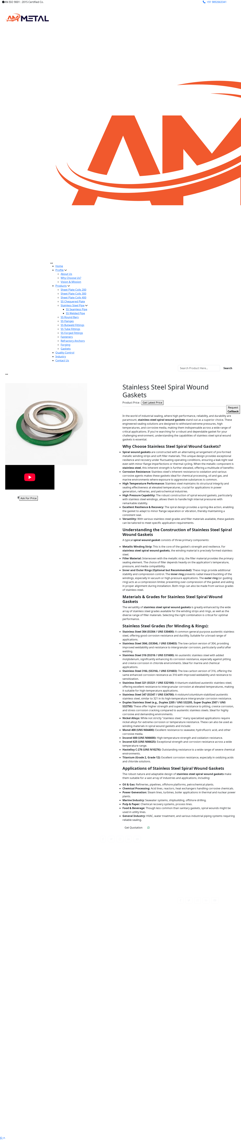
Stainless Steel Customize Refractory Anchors (49, 1016)
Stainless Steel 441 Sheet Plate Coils (151, 988)
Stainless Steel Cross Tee (36, 1012)
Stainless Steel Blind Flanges (38, 1000)
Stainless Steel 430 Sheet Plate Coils (43, 988)
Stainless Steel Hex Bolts (144, 1036)
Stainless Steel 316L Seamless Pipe (42, 965)
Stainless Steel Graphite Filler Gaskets (44, 1032)
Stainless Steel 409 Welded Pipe (149, 977)
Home (59, 266)
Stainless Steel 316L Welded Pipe (149, 965)
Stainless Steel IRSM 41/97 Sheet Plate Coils (156, 1040)
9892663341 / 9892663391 (196, 890)
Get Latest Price (152, 402)
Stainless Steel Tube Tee (36, 1099)
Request (233, 409)
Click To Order (159, 827)
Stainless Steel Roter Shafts (38, 1075)
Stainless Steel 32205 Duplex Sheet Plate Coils (49, 973)
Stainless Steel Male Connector (148, 1055)
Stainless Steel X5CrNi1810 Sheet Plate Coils (48, 1122)
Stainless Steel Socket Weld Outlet (42, 1079)
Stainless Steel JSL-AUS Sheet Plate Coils (45, 1047)
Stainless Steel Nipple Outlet (147, 1059)
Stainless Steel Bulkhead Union (148, 1004)
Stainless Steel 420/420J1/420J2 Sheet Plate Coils (159, 984)
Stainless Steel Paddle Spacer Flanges (44, 1067)
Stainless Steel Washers (144, 1110)
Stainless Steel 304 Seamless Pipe (150, 933)
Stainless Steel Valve (33, 1110)
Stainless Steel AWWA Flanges (39, 996)
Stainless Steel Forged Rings (146, 1028)
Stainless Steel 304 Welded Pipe (40, 937)
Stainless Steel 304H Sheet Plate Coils (44, 941)
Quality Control (64, 352)
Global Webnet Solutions (150, 1131)
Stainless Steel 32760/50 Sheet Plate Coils (155, 973)
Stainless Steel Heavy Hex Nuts (40, 1036)
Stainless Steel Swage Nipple (39, 1087)
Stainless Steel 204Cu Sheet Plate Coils (45, 925)
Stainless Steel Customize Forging (150, 1012)
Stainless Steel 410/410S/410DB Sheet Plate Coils (51, 984)
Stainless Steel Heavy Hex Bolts (148, 1032)
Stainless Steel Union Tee (36, 1106)
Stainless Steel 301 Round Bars (148, 925)
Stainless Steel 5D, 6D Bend (38, 992)
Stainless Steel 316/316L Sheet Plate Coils (46, 957)
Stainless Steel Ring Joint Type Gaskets (45, 1071)
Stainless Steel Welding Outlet (148, 1114)
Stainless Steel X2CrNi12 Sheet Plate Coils (46, 1118)
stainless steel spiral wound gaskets (43, 1083)
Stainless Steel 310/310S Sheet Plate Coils (155, 953)
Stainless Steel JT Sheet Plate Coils (42, 1051)
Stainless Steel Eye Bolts (144, 1024)
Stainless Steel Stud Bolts (145, 1083)
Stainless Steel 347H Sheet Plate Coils (44, 977)
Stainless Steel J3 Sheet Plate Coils (42, 1043)
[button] (103, 839)
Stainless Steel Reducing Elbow (148, 1067)
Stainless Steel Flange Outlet (39, 1028)
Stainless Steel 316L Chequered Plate (44, 961)
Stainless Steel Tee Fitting (145, 1091)
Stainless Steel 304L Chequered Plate (152, 941)
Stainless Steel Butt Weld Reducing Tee (45, 1008)
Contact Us (62, 360)
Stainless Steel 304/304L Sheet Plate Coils (154, 937)
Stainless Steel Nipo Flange (38, 1059)
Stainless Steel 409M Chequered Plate (152, 981)
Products (61, 286)
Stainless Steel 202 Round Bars (148, 922)
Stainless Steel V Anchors (145, 1106)
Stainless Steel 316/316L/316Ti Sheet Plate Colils (159, 957)
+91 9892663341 (217, 2)
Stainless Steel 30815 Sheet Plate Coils (153, 945)
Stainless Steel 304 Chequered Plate (43, 933)
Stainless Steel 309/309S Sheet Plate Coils (46, 949)
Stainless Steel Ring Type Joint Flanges (153, 1071)
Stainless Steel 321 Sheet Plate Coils (151, 969)
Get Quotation (133, 827)
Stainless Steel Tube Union (145, 1099)
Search (227, 368)
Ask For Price (28, 498)
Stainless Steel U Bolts (143, 1102)
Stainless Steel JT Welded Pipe (147, 1051)
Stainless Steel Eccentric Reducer (41, 1020)
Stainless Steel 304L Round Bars (41, 945)
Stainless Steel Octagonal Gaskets (42, 1063)
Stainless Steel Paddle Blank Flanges (151, 1063)
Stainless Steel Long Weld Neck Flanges (45, 1055)
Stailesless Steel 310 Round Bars (41, 922)
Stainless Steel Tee (32, 1091)
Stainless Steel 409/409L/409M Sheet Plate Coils (50, 981)
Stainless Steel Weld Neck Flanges (42, 1114)
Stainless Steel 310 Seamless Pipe (150, 949)
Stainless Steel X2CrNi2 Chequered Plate (154, 1118)
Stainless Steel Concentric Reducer (150, 1008)
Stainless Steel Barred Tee (145, 996)
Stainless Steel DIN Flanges (146, 1016)
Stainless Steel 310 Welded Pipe (40, 953)
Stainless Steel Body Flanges (146, 1000)
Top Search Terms (121, 915)
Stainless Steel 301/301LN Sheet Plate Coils (155, 929)
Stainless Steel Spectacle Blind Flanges (153, 1079)
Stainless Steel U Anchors (37, 1102)
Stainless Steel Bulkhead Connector (43, 1004)
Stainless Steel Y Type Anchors (148, 1122)
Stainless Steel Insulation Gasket (41, 1040)
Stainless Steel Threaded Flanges (41, 1095)
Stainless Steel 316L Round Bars (149, 961)
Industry (60, 356)
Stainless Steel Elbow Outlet (38, 1024)
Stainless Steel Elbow (142, 1020)
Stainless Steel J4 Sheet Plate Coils (150, 1043)
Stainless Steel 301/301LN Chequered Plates (48, 929)
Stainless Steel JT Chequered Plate (150, 1047)
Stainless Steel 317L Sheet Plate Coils (44, 969)
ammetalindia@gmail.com (164, 2)
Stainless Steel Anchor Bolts (146, 992)
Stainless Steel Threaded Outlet (149, 1095)
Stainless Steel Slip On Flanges (148, 1075)
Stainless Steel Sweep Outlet (147, 1087)
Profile (59, 270)
